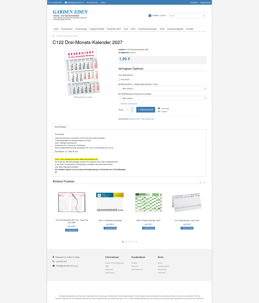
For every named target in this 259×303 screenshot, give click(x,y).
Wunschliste (162, 269)
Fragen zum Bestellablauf (114, 263)
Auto (126, 28)
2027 (138, 119)
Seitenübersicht (137, 269)
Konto (160, 263)
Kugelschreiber (97, 28)
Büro (133, 28)
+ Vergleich (163, 111)
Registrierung (205, 2)
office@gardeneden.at (75, 2)
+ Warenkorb (145, 109)
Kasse (103, 2)
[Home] (53, 36)
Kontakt (189, 28)
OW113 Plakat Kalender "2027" (148, 220)
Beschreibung (60, 127)
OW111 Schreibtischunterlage (110, 220)
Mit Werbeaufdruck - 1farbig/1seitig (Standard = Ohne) (138, 84)
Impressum (109, 269)
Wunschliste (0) (92, 2)
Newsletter (162, 272)
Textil (162, 28)
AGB (107, 266)
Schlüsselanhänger (147, 28)
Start (56, 28)
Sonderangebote (175, 28)
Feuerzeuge (81, 28)
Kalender (132, 119)
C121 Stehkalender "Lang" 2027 (187, 220)
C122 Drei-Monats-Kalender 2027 (68, 36)
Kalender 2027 (114, 28)
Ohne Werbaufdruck (125, 75)
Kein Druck (125, 79)
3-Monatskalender (147, 119)
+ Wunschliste (164, 108)
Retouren (135, 266)
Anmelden (194, 2)
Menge (121, 109)
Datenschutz (109, 272)
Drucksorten (67, 28)
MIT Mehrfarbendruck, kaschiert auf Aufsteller (134, 94)
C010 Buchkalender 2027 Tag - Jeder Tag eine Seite (72, 221)
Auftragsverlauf (163, 266)
